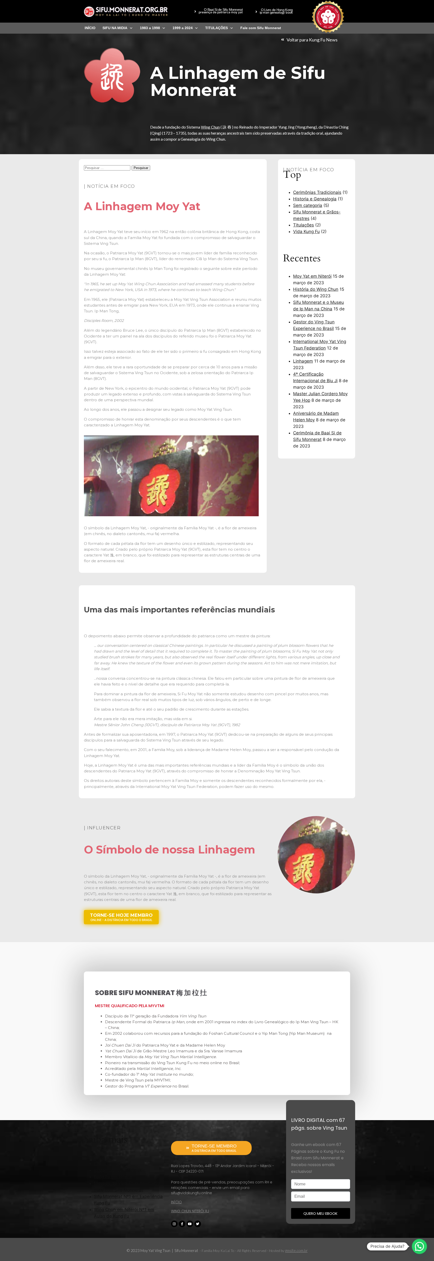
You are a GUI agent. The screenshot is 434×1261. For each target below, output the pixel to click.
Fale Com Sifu (108, 1163)
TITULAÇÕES (216, 28)
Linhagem (303, 361)
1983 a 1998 (150, 28)
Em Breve (103, 1157)
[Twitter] (197, 1224)
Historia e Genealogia (315, 198)
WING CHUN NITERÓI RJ (190, 1211)
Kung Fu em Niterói (113, 1176)
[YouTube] (190, 1224)
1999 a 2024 (183, 28)
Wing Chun (210, 127)
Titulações (303, 224)
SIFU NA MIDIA (114, 28)
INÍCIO (90, 28)
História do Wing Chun (315, 289)
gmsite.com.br (296, 1250)
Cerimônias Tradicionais (317, 192)
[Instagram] (174, 1224)
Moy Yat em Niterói (312, 276)
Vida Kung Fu (306, 231)
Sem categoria (307, 205)
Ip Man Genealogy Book (118, 1170)
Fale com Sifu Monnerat (260, 28)
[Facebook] (182, 1224)
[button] (218, 11)
